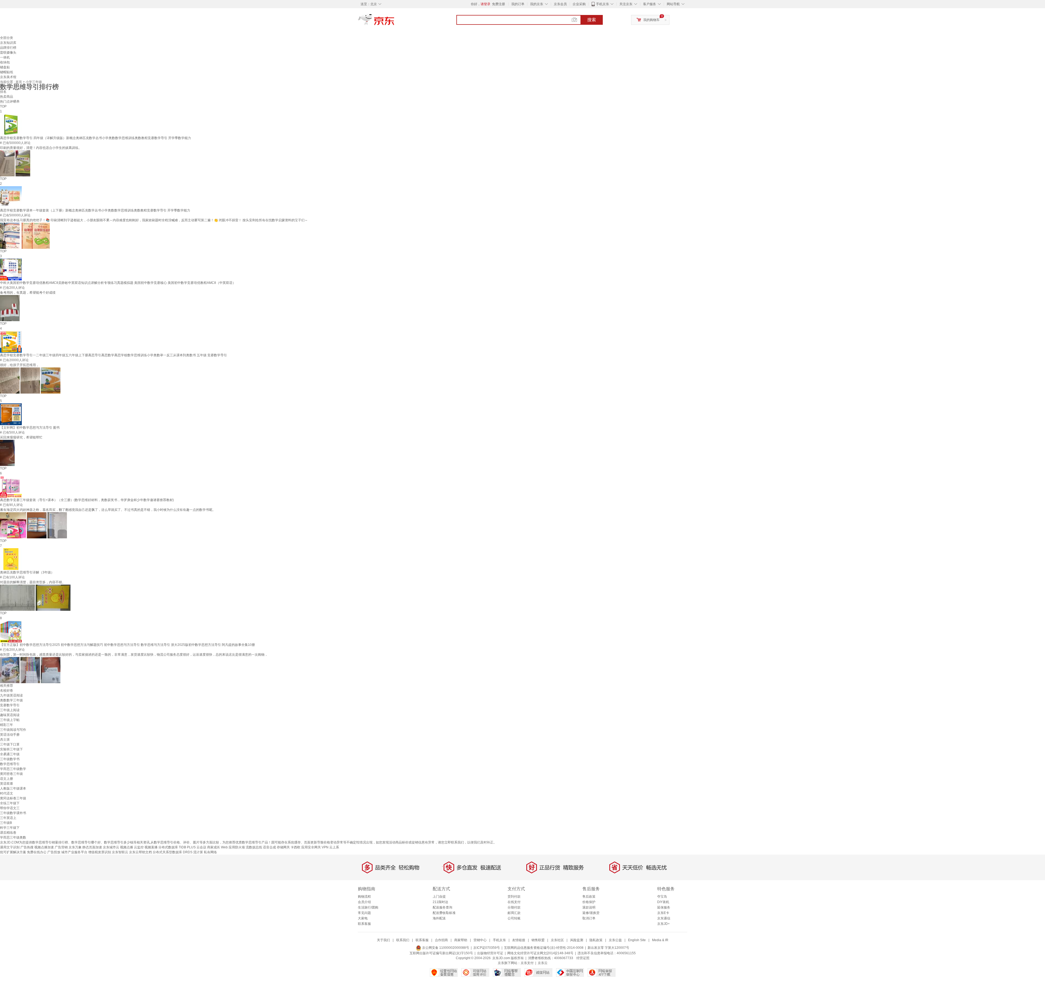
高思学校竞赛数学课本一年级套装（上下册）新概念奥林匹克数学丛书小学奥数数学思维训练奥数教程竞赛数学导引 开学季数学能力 (95, 210)
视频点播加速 (44, 847)
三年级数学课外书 (13, 813)
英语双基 (6, 783)
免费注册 (498, 4)
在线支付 (514, 902)
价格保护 (588, 902)
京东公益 (615, 940)
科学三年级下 (10, 828)
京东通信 (663, 918)
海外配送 (439, 918)
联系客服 (364, 924)
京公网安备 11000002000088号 (445, 948)
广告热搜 (26, 847)
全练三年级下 (10, 803)
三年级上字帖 (10, 720)
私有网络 (210, 852)
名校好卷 (6, 690)
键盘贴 (5, 67)
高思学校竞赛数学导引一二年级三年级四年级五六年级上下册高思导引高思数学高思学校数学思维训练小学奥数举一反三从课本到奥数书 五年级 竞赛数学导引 (113, 355)
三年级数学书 (10, 759)
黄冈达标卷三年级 (13, 798)
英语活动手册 (10, 735)
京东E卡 (663, 913)
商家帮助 (460, 940)
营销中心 (480, 940)
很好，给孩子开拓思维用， (19, 365)
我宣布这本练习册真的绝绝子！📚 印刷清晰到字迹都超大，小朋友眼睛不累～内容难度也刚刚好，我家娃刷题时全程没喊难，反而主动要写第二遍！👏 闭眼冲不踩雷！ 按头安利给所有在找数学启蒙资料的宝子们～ (154, 220)
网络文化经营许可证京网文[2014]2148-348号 (540, 953)
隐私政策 (596, 940)
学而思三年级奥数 (13, 837)
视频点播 (126, 847)
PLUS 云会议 (196, 847)
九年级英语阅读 (11, 695)
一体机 (5, 57)
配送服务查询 (442, 907)
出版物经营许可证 (490, 953)
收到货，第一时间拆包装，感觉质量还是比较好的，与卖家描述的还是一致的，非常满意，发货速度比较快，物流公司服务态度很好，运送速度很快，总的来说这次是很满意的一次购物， (134, 654)
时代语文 (6, 793)
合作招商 (441, 940)
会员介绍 (364, 902)
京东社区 (557, 940)
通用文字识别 (10, 847)
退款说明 (588, 907)
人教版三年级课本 (13, 788)
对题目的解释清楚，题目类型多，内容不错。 (32, 582)
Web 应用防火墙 (233, 847)
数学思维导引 (10, 764)
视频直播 (151, 847)
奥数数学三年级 (11, 700)
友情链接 (518, 940)
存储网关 (283, 847)
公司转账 (514, 918)
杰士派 (5, 739)
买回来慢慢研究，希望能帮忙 (21, 437)
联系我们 (402, 940)
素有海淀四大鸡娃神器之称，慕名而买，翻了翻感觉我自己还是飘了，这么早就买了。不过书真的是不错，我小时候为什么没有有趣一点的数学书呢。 (108, 510)
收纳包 (5, 62)
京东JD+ (663, 924)
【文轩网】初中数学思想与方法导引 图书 (30, 427)
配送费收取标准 (444, 913)
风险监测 (576, 940)
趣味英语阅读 (10, 715)
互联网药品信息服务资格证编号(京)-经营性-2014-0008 (543, 948)
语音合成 (269, 847)
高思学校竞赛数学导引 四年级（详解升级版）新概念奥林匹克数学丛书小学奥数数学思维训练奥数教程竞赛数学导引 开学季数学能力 (95, 138)
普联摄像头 (8, 52)
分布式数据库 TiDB (172, 847)
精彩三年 (6, 725)
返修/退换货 (591, 913)
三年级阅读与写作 (13, 730)
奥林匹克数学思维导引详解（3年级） (27, 572)
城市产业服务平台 (74, 852)
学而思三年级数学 (13, 769)
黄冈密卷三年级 (11, 774)
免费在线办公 (37, 852)
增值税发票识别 (99, 852)
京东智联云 (120, 852)
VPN (325, 847)
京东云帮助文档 (140, 852)
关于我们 (383, 940)
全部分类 (6, 38)
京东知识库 (8, 43)
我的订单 (517, 4)
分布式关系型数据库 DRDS (172, 852)
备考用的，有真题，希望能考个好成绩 (28, 292)
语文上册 (6, 779)
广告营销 (61, 847)
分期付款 (514, 907)
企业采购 (579, 4)
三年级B (6, 823)
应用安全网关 (311, 847)
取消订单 (588, 918)
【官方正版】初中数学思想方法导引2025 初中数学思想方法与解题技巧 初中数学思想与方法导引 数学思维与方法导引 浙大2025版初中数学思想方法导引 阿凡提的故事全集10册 (127, 645)
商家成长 (213, 847)
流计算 (198, 852)
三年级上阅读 (10, 710)
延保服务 (663, 907)
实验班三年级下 (11, 749)
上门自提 (439, 896)
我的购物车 (651, 20)
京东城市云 (111, 847)
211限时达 (440, 902)
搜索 (591, 19)
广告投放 (53, 852)
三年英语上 (8, 818)
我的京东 (536, 4)
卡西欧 (295, 847)
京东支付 (527, 963)
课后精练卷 (8, 832)
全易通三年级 (10, 754)
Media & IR (660, 940)
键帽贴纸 (6, 72)
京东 (394, 22)
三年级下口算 (10, 744)
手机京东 (602, 4)
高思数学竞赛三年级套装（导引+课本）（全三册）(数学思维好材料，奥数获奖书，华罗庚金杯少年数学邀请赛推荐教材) (87, 500)
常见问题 (364, 913)
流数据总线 (254, 847)
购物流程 (364, 896)
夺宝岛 (662, 896)
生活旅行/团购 (368, 907)
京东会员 (560, 4)
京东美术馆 (8, 77)
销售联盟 (538, 940)
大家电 (363, 918)
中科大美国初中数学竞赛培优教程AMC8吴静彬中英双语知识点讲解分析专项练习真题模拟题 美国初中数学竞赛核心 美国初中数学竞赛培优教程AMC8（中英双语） (118, 283)
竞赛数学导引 (10, 705)
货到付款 (514, 896)
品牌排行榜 (8, 48)
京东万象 (75, 847)
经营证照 (582, 958)
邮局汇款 (514, 913)
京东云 (543, 963)
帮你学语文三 (10, 808)
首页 (19, 82)
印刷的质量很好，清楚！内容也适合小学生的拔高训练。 (41, 148)
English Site (637, 940)
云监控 (139, 847)
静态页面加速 (92, 847)
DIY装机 (663, 902)
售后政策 (588, 896)
